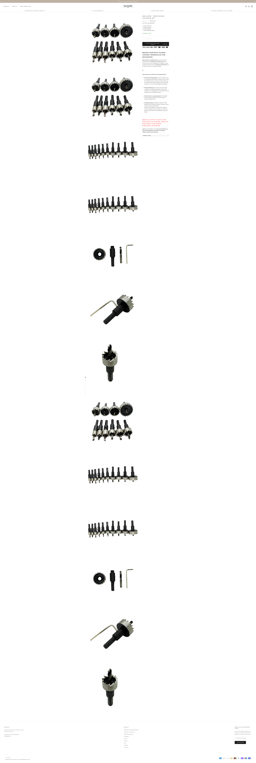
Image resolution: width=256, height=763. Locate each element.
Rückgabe (126, 745)
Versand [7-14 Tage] (147, 135)
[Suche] (249, 6)
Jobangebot (126, 736)
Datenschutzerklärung (128, 734)
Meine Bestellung (25, 6)
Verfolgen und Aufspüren (129, 732)
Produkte (6, 6)
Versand (125, 738)
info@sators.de (7, 736)
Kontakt (14, 6)
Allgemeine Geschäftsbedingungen (131, 729)
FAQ (125, 743)
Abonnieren (240, 742)
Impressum (126, 747)
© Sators (7, 757)
